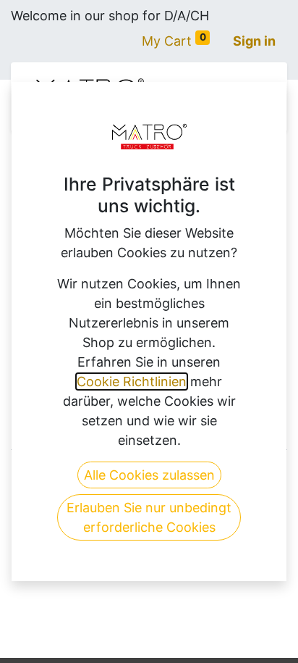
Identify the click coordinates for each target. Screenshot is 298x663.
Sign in (254, 41)
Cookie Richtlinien (132, 381)
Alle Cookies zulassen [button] (149, 475)
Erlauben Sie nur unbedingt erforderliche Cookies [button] (149, 517)
